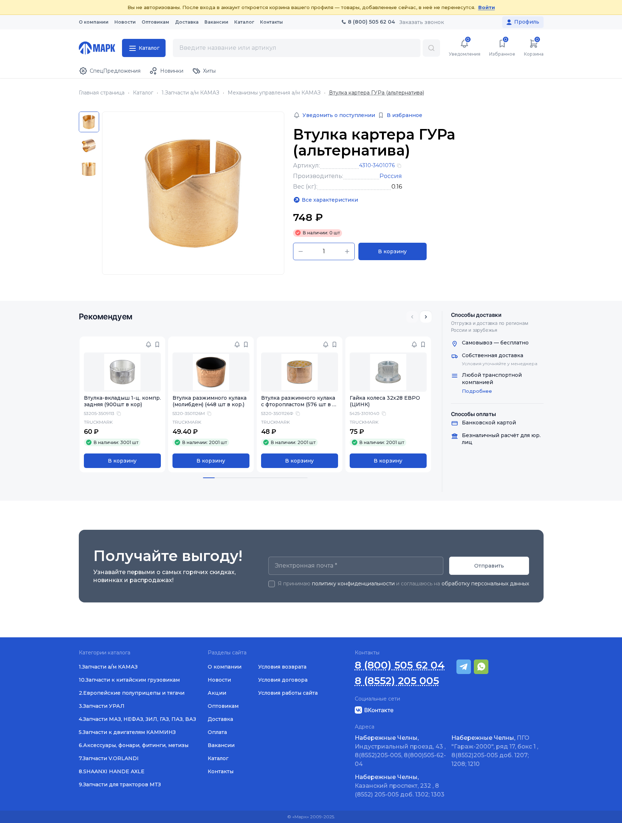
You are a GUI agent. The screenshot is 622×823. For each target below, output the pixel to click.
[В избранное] (157, 344)
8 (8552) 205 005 (397, 680)
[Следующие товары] (426, 317)
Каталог (143, 93)
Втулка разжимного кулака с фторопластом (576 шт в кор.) (298, 405)
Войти (486, 7)
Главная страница (102, 93)
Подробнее (477, 391)
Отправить (489, 565)
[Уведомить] (148, 344)
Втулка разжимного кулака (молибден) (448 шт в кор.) (209, 401)
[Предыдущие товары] (412, 317)
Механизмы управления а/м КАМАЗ (274, 93)
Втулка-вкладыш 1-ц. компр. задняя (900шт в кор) (122, 401)
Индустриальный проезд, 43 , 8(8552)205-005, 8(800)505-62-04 (400, 750)
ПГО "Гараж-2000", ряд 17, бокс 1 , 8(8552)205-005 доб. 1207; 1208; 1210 (494, 750)
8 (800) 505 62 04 (400, 665)
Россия (390, 176)
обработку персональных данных (485, 583)
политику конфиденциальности (353, 583)
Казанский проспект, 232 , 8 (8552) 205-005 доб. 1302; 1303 (399, 786)
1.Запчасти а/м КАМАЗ (190, 93)
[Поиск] (431, 48)
